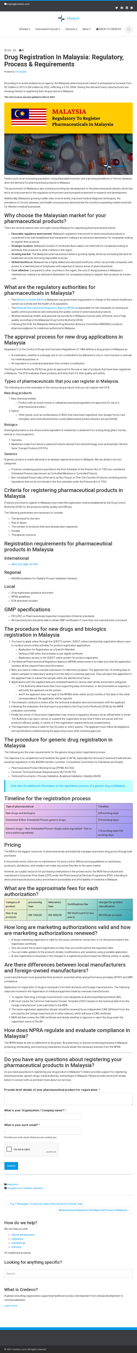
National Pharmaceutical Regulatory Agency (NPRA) (45, 307)
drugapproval (15, 1188)
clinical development (22, 1234)
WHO (14, 564)
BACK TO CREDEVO (110, 29)
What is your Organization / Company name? (35, 1110)
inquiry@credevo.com (18, 4)
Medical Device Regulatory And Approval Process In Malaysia (94, 1210)
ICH (20, 564)
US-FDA (33, 564)
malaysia (27, 1188)
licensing (16, 1246)
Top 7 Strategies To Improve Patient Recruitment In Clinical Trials (45, 1203)
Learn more (10, 1305)
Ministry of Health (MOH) (30, 299)
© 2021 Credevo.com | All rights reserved (25, 1349)
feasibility (16, 1243)
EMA (25, 564)
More (86, 29)
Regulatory (12, 1184)
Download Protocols (47, 29)
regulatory (38, 1188)
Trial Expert (20, 71)
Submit (11, 1165)
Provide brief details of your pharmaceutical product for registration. (52, 1090)
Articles (24, 29)
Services (70, 29)
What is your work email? (22, 1125)
